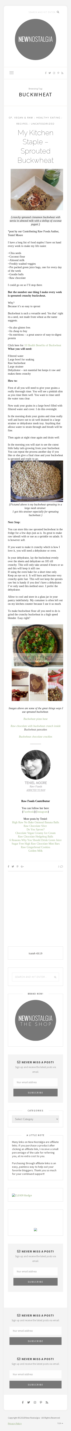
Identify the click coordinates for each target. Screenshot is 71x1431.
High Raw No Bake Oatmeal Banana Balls (35, 822)
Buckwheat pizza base (35, 718)
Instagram (42, 811)
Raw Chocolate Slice (35, 825)
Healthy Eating (48, 117)
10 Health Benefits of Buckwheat (42, 345)
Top (59, 1423)
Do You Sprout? (36, 829)
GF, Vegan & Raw (21, 117)
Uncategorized (42, 124)
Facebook (28, 811)
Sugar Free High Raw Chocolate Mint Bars (36, 843)
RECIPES (22, 124)
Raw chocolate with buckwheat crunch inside (36, 726)
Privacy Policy (15, 1423)
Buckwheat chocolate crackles (35, 736)
